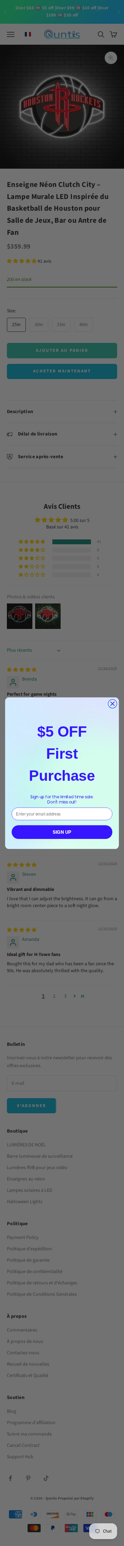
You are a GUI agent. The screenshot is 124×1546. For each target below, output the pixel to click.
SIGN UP (62, 832)
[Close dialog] (112, 703)
